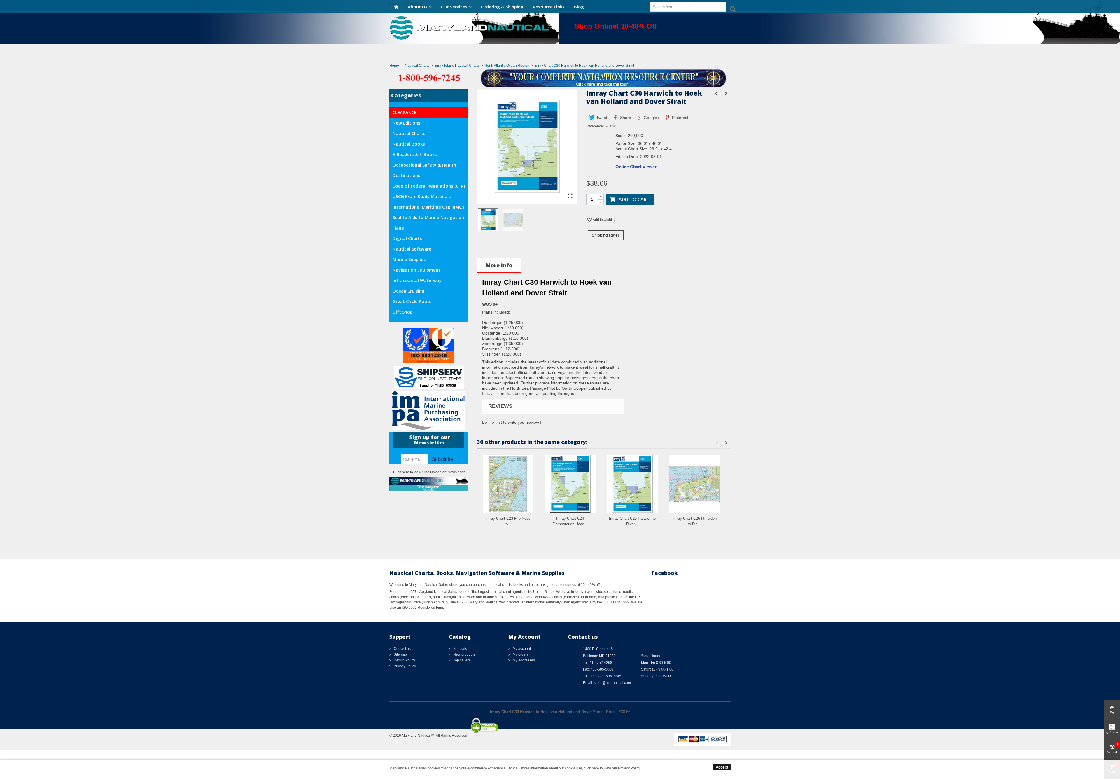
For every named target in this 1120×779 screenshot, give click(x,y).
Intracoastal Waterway (417, 280)
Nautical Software (412, 249)
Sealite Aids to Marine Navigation (428, 217)
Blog (579, 7)
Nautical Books (409, 144)
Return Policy (404, 660)
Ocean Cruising (409, 291)
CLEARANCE (404, 112)
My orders (520, 654)
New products (463, 654)
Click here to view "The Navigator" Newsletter (429, 472)
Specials (459, 649)
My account (521, 649)
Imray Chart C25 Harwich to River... (632, 521)
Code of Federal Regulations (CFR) (429, 186)
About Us (418, 7)
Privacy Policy (404, 666)
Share (625, 117)
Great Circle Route (412, 301)
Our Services (454, 7)
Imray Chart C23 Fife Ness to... (508, 521)
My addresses (523, 660)
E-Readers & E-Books (415, 154)
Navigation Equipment (416, 270)
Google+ (651, 117)
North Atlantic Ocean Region (506, 66)
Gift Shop (403, 312)
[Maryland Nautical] (469, 27)
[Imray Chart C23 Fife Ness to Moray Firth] (508, 484)
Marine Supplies (409, 259)
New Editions (406, 123)
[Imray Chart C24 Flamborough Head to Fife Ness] (570, 484)
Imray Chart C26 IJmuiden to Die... (694, 521)
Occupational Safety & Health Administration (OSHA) (424, 166)
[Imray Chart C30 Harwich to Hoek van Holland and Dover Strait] (527, 201)
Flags (398, 228)
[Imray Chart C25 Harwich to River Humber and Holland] (632, 484)
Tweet (601, 117)
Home (394, 66)
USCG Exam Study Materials (422, 196)
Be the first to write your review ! (511, 422)
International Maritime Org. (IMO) (428, 207)
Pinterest (679, 117)
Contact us (402, 649)
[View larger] (570, 196)
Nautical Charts (417, 66)
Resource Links (549, 7)
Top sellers (461, 660)
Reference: (595, 126)
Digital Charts (407, 238)
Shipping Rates (606, 235)
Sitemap (400, 654)
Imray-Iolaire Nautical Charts (457, 66)
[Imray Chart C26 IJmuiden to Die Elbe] (694, 484)
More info (499, 265)
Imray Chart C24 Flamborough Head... (570, 521)
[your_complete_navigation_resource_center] (560, 77)
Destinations (406, 175)
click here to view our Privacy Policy (612, 768)
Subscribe (442, 459)
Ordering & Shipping (502, 7)
